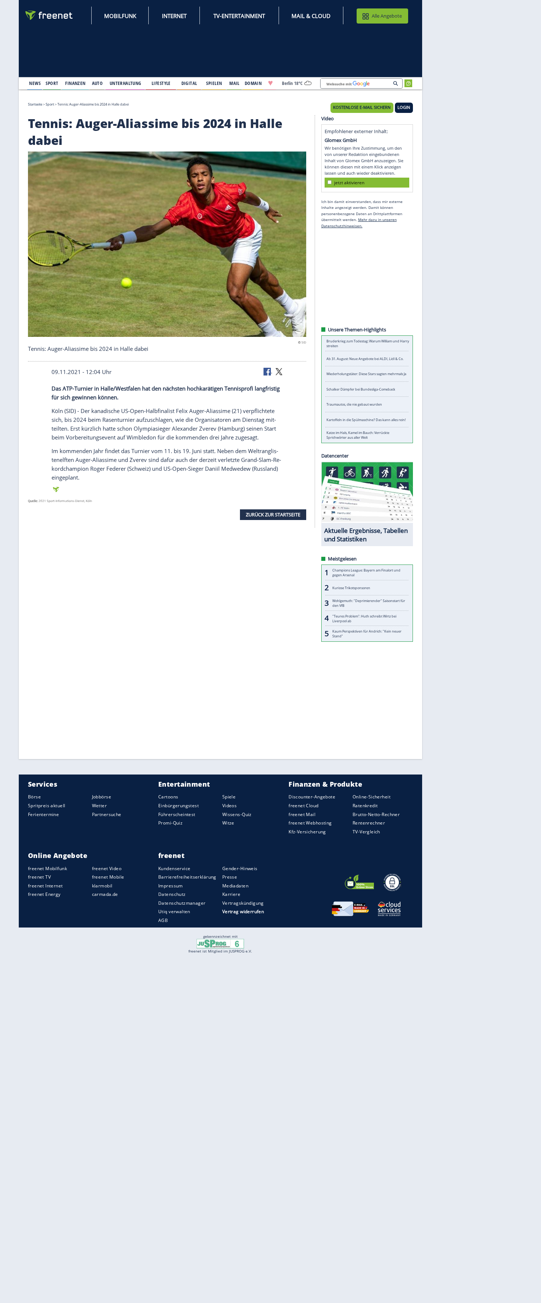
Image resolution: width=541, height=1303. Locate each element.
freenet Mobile (108, 877)
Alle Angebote (387, 16)
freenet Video (106, 868)
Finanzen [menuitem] (75, 83)
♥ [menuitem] (270, 83)
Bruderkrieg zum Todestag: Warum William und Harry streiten (367, 343)
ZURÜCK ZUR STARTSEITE (273, 514)
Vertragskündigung (243, 903)
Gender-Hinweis (240, 868)
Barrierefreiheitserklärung (187, 877)
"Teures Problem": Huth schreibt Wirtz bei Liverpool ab (364, 618)
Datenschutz (172, 894)
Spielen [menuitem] (214, 83)
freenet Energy (44, 894)
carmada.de (105, 894)
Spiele (229, 797)
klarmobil (102, 886)
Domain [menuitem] (253, 83)
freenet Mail (302, 814)
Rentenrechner (369, 823)
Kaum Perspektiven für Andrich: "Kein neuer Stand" (367, 633)
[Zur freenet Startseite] (49, 15)
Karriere (231, 894)
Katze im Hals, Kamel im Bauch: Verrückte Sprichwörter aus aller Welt (357, 435)
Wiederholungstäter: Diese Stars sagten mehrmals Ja (366, 373)
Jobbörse (101, 797)
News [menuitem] (34, 83)
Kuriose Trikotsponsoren (351, 587)
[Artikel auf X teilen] (279, 371)
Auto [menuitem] (97, 83)
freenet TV (39, 877)
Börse (34, 797)
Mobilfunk (120, 15)
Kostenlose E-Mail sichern (361, 107)
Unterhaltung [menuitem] (125, 83)
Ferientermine (43, 814)
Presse (229, 877)
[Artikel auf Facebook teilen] (268, 371)
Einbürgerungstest (178, 805)
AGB (163, 920)
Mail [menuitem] (234, 83)
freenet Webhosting (310, 823)
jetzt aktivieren (349, 182)
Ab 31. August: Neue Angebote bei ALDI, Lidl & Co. (364, 358)
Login (403, 107)
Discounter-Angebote (312, 797)
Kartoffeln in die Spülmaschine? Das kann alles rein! (366, 419)
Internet (174, 15)
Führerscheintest (176, 814)
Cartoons (168, 797)
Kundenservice (174, 868)
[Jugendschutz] (220, 943)
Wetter (99, 805)
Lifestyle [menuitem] (161, 83)
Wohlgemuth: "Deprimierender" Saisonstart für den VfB (368, 603)
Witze (228, 823)
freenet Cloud (303, 805)
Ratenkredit (365, 805)
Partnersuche (106, 814)
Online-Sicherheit (371, 797)
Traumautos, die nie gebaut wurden (354, 404)
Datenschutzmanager (181, 903)
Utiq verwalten (174, 911)
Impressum (170, 886)
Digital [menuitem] (189, 83)
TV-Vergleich (366, 831)
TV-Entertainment (239, 15)
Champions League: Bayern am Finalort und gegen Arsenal (366, 572)
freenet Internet (45, 886)
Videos (229, 805)
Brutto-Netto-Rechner (376, 814)
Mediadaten (235, 886)
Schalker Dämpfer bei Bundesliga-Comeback (360, 389)
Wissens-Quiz (237, 814)
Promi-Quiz (170, 823)
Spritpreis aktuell (46, 805)
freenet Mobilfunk (47, 868)
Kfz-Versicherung (307, 831)
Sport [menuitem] (52, 83)
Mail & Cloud (310, 15)
